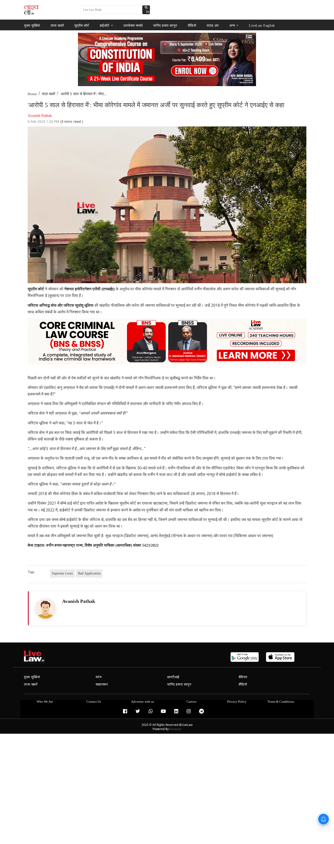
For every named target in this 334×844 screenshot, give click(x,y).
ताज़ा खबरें (48, 94)
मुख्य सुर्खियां (32, 25)
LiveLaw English (262, 25)
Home (32, 94)
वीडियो (192, 25)
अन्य (232, 25)
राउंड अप (213, 25)
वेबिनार (243, 677)
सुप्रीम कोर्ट (81, 25)
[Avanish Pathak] (45, 609)
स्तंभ (99, 677)
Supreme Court (62, 573)
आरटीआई (173, 677)
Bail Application (89, 573)
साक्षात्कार (102, 684)
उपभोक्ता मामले (133, 25)
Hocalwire (175, 729)
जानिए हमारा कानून (165, 25)
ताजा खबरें (57, 25)
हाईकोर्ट (105, 25)
